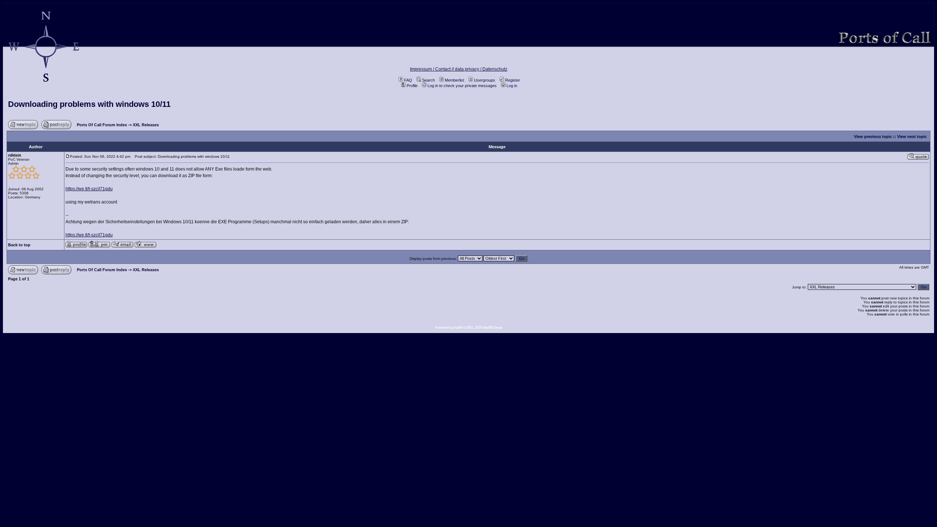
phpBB (457, 327)
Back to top (19, 245)
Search (428, 80)
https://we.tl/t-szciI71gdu (89, 188)
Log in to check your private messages (462, 85)
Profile (412, 85)
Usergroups (484, 80)
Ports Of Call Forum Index (102, 125)
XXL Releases (146, 125)
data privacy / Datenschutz (481, 69)
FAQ (408, 80)
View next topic (912, 136)
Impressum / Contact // (432, 69)
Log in (512, 85)
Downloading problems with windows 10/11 (89, 104)
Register (512, 80)
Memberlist (454, 80)
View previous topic (873, 136)
